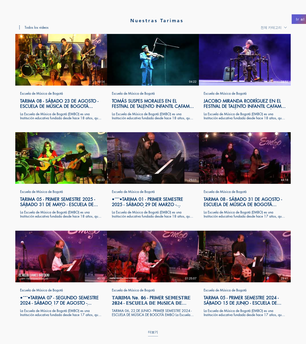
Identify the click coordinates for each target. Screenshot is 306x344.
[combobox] (274, 27)
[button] (34, 27)
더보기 (153, 332)
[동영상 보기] (61, 60)
